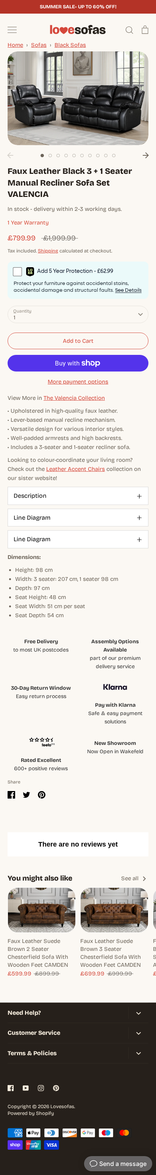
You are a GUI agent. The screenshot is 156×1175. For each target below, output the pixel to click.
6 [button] (82, 155)
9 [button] (106, 155)
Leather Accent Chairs (75, 469)
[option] (78, 98)
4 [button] (66, 155)
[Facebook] (10, 1088)
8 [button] (98, 155)
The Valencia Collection (74, 398)
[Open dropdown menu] (138, 1013)
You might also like (40, 878)
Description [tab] (30, 495)
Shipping (48, 251)
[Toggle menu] (12, 30)
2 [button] (50, 155)
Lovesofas (62, 1107)
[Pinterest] (56, 1088)
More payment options (78, 381)
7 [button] (90, 155)
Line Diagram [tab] (32, 517)
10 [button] (113, 155)
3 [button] (58, 155)
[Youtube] (25, 1088)
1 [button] (42, 155)
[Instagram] (40, 1088)
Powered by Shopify (31, 1113)
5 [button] (74, 155)
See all (130, 878)
